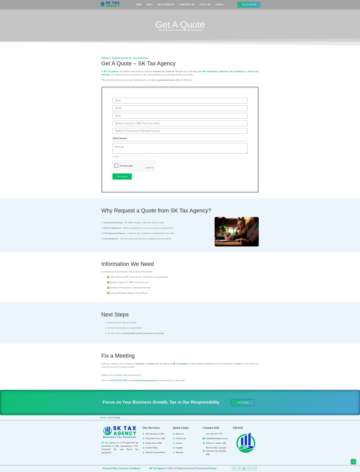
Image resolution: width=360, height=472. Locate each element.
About (149, 5)
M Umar (212, 468)
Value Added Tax (166, 5)
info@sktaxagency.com (146, 380)
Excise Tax (205, 5)
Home (139, 5)
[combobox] (180, 138)
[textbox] (179, 138)
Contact (219, 5)
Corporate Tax (187, 5)
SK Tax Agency (157, 468)
